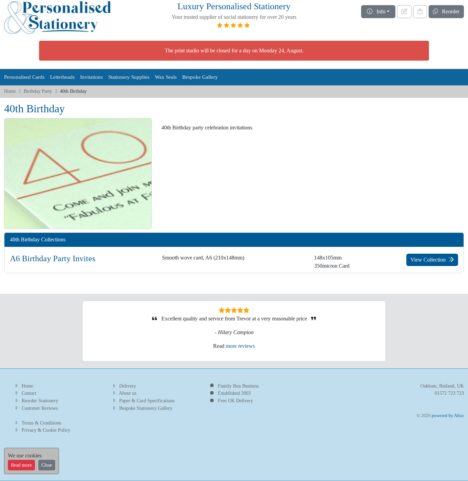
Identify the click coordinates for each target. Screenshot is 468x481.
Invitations (91, 77)
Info (378, 11)
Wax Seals (166, 77)
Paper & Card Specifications (146, 400)
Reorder (448, 11)
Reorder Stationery (40, 400)
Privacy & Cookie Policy (46, 430)
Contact (29, 393)
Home (10, 91)
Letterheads (62, 77)
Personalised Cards (24, 77)
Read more (21, 465)
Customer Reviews (40, 408)
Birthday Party (38, 91)
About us (127, 393)
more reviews (240, 346)
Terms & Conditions (41, 423)
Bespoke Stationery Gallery (145, 408)
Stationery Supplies (128, 77)
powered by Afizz (448, 415)
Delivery (127, 386)
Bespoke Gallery (200, 77)
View (428, 260)
